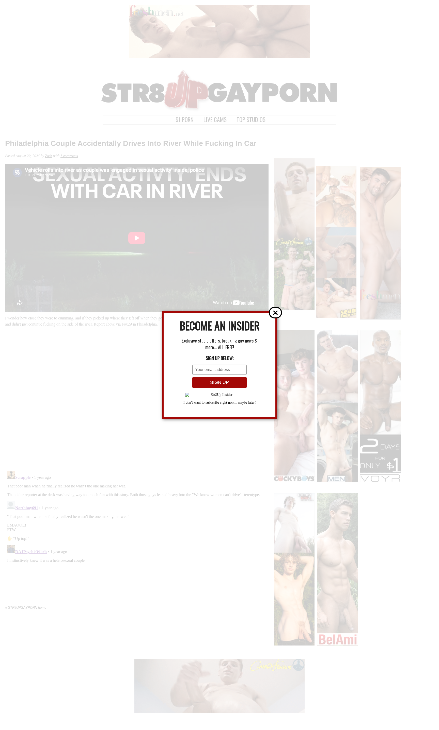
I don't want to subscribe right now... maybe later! (219, 402)
